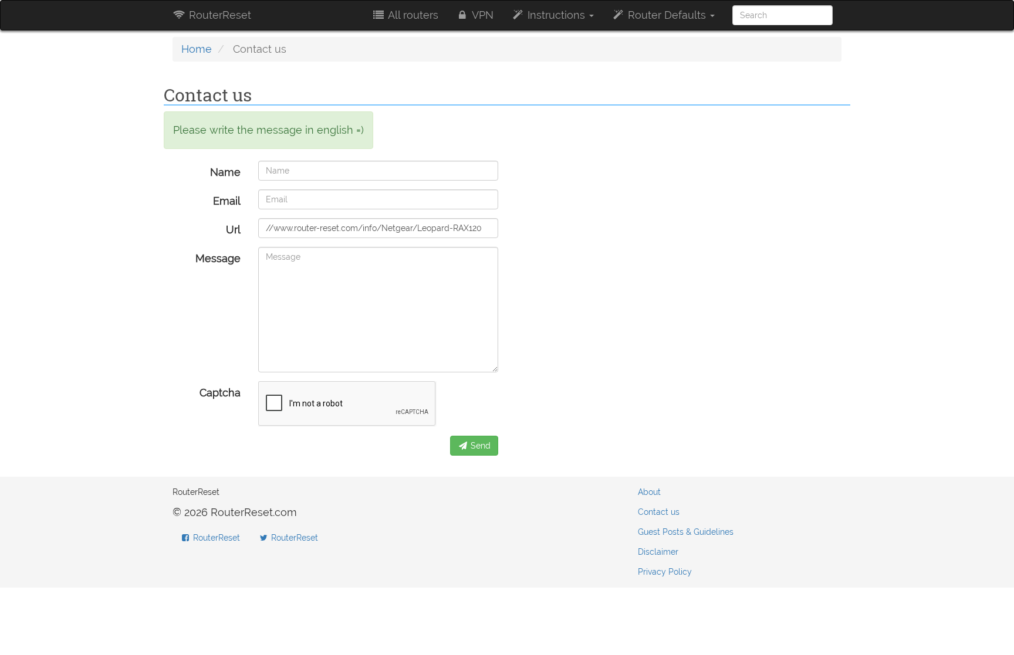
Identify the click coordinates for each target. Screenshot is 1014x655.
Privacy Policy (665, 571)
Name (225, 172)
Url (233, 229)
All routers (412, 15)
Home (196, 49)
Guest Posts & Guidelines (686, 532)
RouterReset (218, 15)
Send (479, 445)
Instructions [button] (556, 15)
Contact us (659, 512)
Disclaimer (658, 551)
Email (227, 201)
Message (218, 258)
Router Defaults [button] (667, 15)
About (649, 492)
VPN (481, 15)
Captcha (220, 392)
